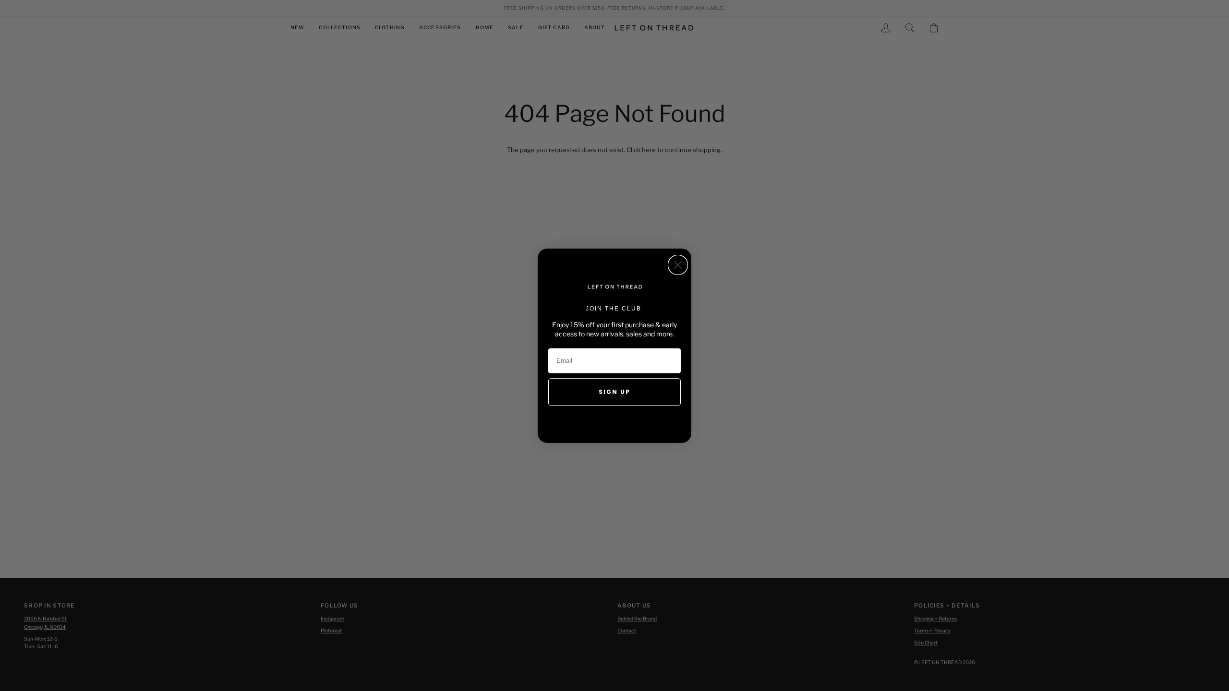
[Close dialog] (678, 265)
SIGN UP (614, 392)
